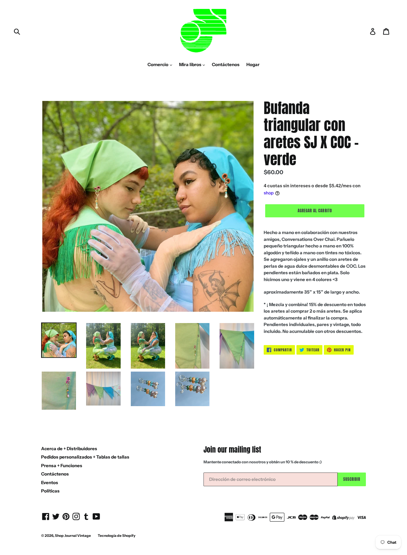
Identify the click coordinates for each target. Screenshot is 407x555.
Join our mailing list (232, 449)
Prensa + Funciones (61, 465)
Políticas (50, 491)
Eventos (49, 482)
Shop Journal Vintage (73, 535)
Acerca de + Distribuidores (69, 448)
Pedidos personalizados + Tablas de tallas (85, 457)
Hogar (253, 64)
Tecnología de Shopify (117, 535)
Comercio (158, 64)
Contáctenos (226, 64)
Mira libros (190, 64)
